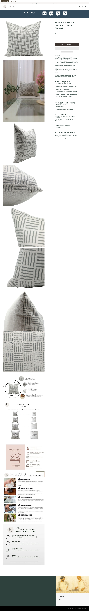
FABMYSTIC (13, 1)
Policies (5, 591)
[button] (33, 7)
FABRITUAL (5, 1)
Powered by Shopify (81, 608)
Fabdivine (71, 608)
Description (57, 55)
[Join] (85, 602)
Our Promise (31, 591)
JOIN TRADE (84, 1)
